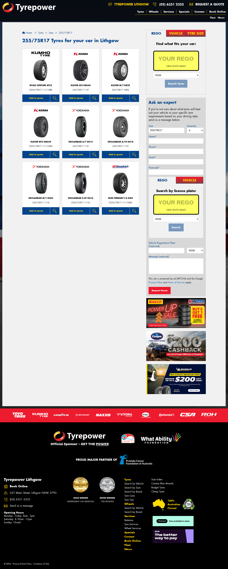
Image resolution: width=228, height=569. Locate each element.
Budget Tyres (158, 487)
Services (168, 11)
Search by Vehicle (133, 483)
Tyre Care (129, 495)
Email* (152, 157)
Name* (152, 136)
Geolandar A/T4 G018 (120, 142)
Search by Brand (133, 491)
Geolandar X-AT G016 (80, 198)
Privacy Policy (155, 282)
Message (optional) (159, 256)
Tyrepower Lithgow (131, 4)
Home (28, 32)
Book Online (217, 11)
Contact (199, 11)
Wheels (154, 11)
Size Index (156, 479)
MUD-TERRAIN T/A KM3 (120, 198)
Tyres (140, 11)
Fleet (212, 17)
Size (151, 126)
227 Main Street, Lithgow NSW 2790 (33, 493)
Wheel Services (132, 528)
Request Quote (160, 290)
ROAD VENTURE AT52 (41, 85)
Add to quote (36, 98)
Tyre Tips (129, 499)
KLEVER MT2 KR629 (41, 142)
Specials (184, 11)
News (221, 17)
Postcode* (154, 167)
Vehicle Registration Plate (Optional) (162, 244)
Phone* (152, 147)
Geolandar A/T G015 (80, 142)
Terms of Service (176, 282)
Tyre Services (131, 524)
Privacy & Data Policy (22, 563)
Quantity (191, 126)
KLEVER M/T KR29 (120, 85)
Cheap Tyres (157, 491)
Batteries (128, 520)
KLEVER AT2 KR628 (81, 85)
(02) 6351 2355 (171, 4)
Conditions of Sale (41, 563)
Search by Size (132, 487)
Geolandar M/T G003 (40, 198)
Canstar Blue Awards (162, 483)
